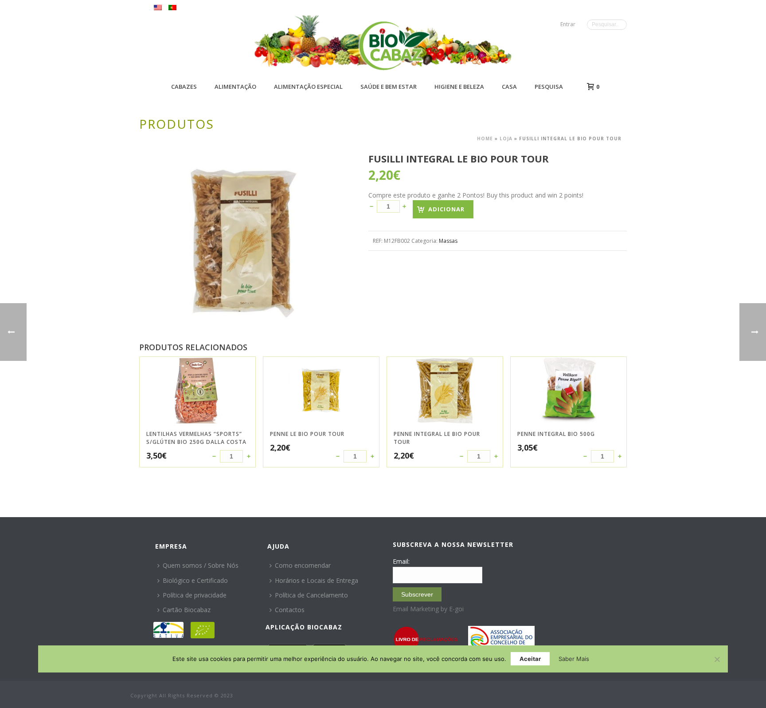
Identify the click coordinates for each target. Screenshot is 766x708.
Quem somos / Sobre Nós (200, 565)
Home (485, 138)
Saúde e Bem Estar (388, 87)
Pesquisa (549, 87)
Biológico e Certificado (195, 580)
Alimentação (235, 87)
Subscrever (417, 594)
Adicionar (446, 209)
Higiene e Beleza (459, 87)
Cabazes (184, 87)
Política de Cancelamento (311, 595)
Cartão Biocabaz (187, 609)
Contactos (290, 609)
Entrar (567, 24)
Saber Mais (574, 658)
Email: (401, 561)
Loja (506, 138)
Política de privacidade (195, 595)
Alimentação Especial (308, 87)
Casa (509, 87)
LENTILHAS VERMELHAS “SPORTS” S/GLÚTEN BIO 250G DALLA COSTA (196, 438)
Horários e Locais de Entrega (316, 580)
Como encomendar (303, 565)
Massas (448, 241)
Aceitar (530, 658)
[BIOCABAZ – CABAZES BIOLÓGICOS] (394, 45)
